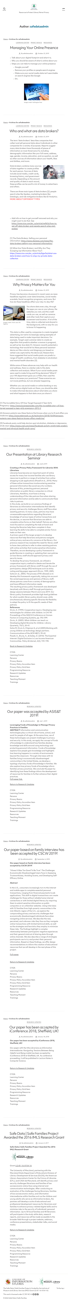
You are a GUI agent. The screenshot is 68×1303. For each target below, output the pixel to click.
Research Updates (34, 449)
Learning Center (22, 42)
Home (5, 39)
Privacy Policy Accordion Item (22, 664)
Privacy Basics (36, 42)
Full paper (14, 955)
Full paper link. (16, 779)
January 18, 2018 (43, 1037)
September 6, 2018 (43, 859)
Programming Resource (20, 670)
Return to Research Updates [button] (22, 784)
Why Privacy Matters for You (34, 285)
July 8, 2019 (43, 464)
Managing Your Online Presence (34, 48)
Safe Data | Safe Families (18, 1298)
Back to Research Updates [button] (21, 646)
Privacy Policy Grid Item (20, 667)
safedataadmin (28, 53)
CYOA (12, 652)
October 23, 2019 (43, 53)
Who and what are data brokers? (34, 131)
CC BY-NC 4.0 (27, 1294)
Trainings (14, 682)
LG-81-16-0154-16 (23, 1166)
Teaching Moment (17, 679)
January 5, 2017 (43, 1143)
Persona (13, 658)
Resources (48, 42)
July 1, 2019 (43, 721)
